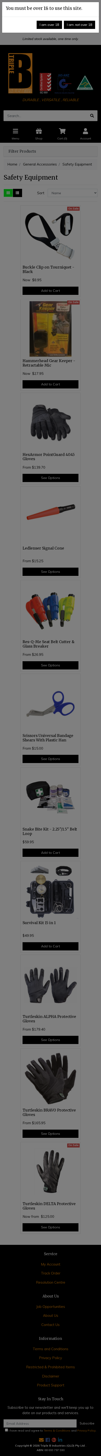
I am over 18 (49, 25)
